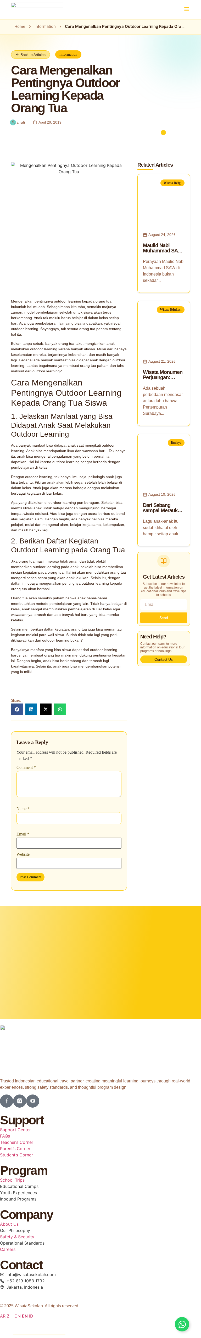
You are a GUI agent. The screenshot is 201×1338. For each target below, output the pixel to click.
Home (19, 26)
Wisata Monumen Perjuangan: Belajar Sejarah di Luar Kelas (162, 380)
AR (2, 1316)
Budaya (176, 443)
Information (45, 26)
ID (31, 1316)
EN (25, 1316)
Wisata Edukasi (170, 309)
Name (23, 809)
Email (22, 834)
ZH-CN (14, 1316)
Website (23, 854)
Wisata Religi (172, 183)
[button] (186, 9)
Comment (26, 767)
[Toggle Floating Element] (182, 1324)
